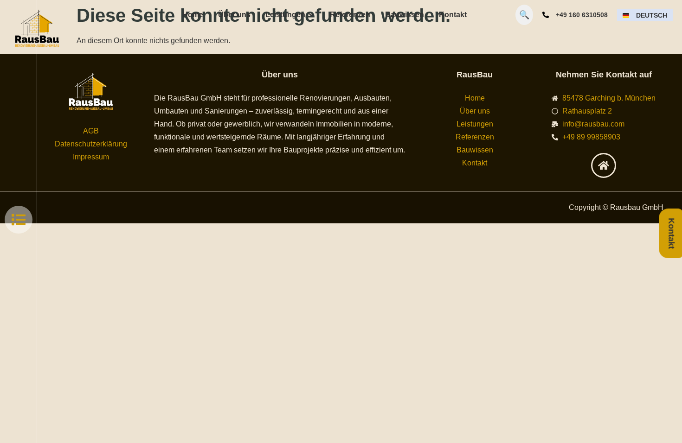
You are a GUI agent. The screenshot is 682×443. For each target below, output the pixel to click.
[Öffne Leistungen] (311, 14)
